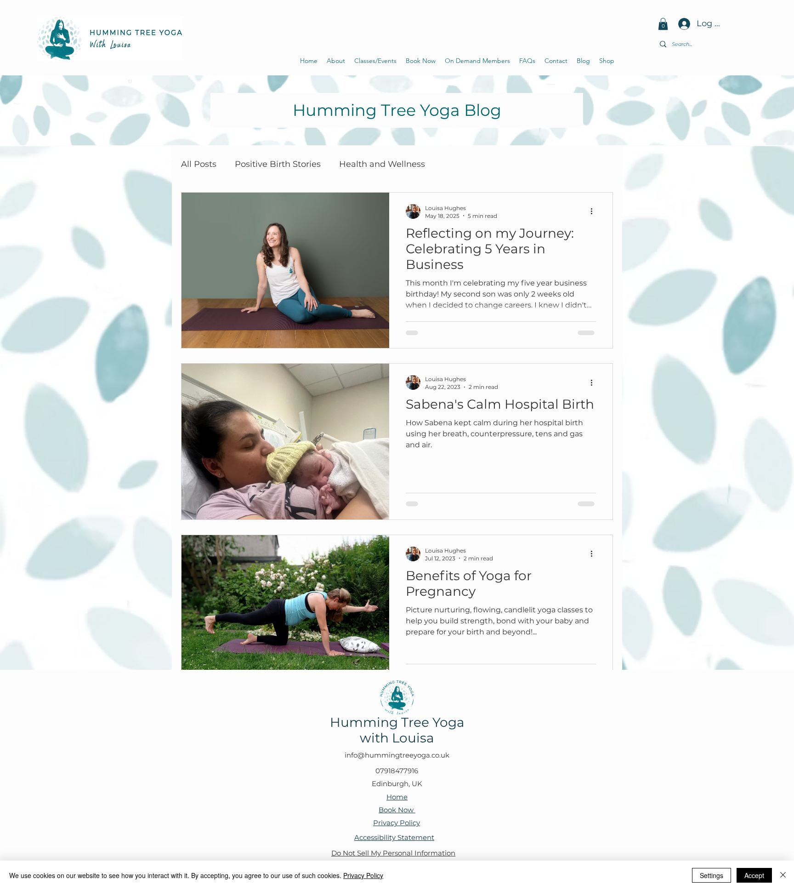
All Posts (198, 164)
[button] (663, 24)
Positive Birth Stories (278, 164)
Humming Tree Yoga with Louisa (397, 730)
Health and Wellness (382, 164)
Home (397, 797)
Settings (711, 875)
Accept (754, 875)
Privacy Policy (396, 822)
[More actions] (594, 211)
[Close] (782, 875)
